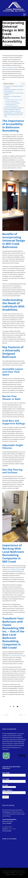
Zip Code (5, 785)
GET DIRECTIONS (6, 827)
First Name (6, 773)
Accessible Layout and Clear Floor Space (14, 99)
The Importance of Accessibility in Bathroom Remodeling (13, 87)
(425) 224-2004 (12, 829)
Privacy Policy (21, 873)
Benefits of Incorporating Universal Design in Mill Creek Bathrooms (13, 90)
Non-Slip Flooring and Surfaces (12, 106)
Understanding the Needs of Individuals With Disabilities (13, 93)
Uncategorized (8, 45)
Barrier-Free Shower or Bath (11, 101)
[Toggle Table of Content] (22, 84)
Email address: (7, 790)
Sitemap (20, 874)
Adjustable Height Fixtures (11, 104)
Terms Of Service (11, 874)
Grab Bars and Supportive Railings (13, 103)
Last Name (5, 779)
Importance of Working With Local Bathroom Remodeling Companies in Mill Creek (14, 108)
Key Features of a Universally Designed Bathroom (12, 97)
